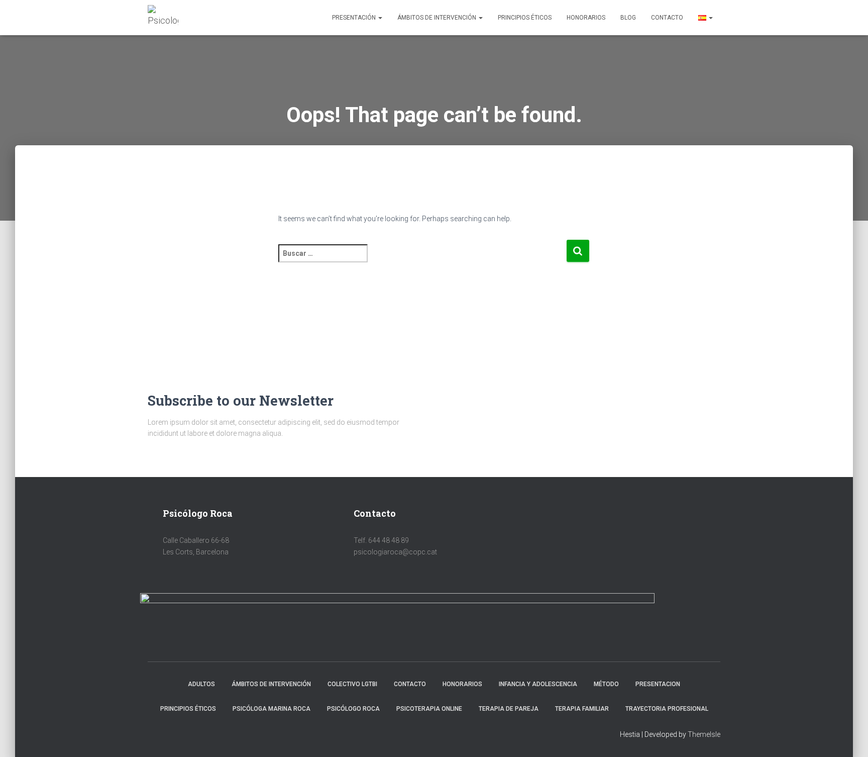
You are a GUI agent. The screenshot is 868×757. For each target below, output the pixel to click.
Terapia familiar (582, 708)
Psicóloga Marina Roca (271, 708)
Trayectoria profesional (666, 708)
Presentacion (657, 684)
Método (606, 684)
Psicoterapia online (429, 708)
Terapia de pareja (508, 708)
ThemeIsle (704, 734)
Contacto (667, 17)
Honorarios (586, 17)
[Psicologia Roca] (163, 17)
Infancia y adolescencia (538, 684)
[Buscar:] (422, 260)
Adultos (201, 684)
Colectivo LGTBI (352, 684)
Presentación (354, 17)
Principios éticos (525, 17)
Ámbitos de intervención (437, 17)
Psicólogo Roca (353, 708)
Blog (628, 17)
